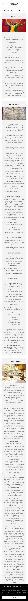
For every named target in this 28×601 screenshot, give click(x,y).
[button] (3, 3)
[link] (14, 4)
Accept (14, 597)
